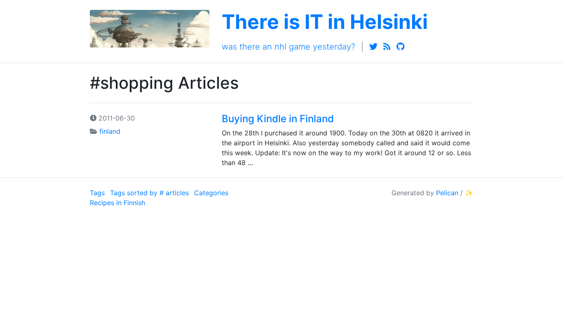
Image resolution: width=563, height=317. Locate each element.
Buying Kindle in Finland (278, 119)
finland (109, 131)
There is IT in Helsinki (325, 21)
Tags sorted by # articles (149, 193)
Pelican (447, 193)
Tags (97, 193)
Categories (211, 193)
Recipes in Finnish (117, 203)
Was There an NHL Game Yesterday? (288, 47)
